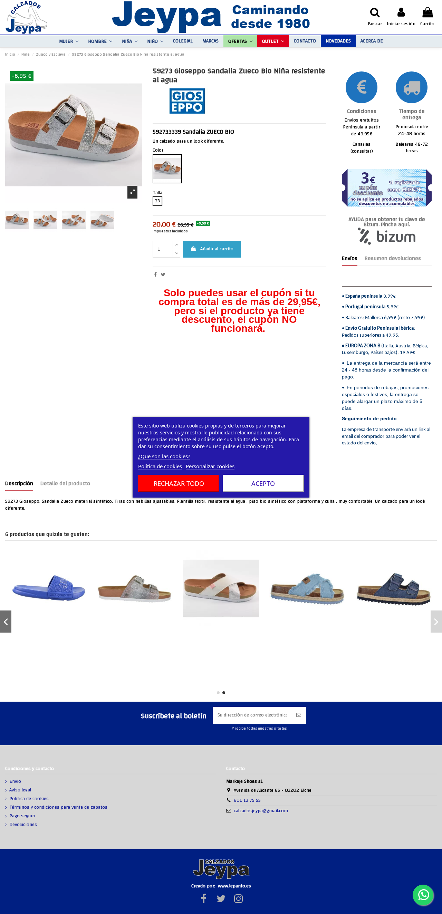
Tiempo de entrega (412, 114)
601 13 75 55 (247, 800)
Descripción (19, 484)
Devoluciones (23, 824)
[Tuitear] (163, 274)
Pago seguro (22, 816)
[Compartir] (155, 274)
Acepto (263, 483)
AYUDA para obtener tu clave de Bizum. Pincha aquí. (386, 222)
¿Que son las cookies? (164, 456)
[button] (68, 41)
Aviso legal (20, 790)
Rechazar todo (179, 483)
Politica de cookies (29, 799)
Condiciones (361, 111)
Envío (15, 781)
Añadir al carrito (216, 248)
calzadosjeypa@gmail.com (261, 810)
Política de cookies (160, 466)
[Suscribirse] (298, 715)
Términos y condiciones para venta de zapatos (58, 807)
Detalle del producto (65, 484)
